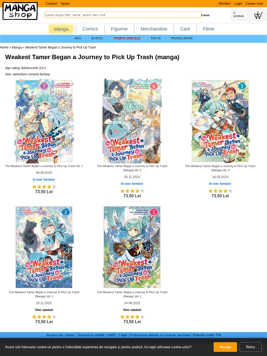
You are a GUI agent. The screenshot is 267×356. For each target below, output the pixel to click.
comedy (33, 74)
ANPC (111, 335)
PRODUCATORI (181, 38)
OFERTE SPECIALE (127, 38)
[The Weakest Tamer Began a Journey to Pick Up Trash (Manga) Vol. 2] (44, 247)
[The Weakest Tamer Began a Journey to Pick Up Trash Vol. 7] (44, 121)
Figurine (119, 29)
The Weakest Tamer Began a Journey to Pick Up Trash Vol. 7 (44, 166)
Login (238, 3)
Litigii (123, 335)
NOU (78, 38)
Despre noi (54, 335)
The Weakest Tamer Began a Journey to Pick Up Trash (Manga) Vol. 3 (220, 168)
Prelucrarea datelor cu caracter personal (160, 335)
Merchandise (154, 29)
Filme (208, 29)
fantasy (45, 74)
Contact (51, 3)
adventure (20, 74)
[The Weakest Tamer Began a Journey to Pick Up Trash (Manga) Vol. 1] (132, 247)
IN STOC (97, 38)
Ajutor (65, 3)
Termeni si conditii (90, 335)
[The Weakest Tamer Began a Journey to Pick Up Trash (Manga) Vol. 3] (220, 121)
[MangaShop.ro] (20, 19)
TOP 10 (156, 38)
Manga (61, 29)
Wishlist (225, 3)
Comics (90, 29)
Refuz (250, 347)
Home (4, 47)
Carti (185, 29)
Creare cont (254, 3)
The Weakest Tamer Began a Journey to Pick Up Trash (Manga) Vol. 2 (44, 294)
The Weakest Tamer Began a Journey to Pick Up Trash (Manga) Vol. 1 (132, 294)
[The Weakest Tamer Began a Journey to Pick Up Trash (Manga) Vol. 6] (132, 121)
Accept (225, 347)
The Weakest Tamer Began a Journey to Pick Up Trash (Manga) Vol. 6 (132, 168)
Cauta (205, 15)
